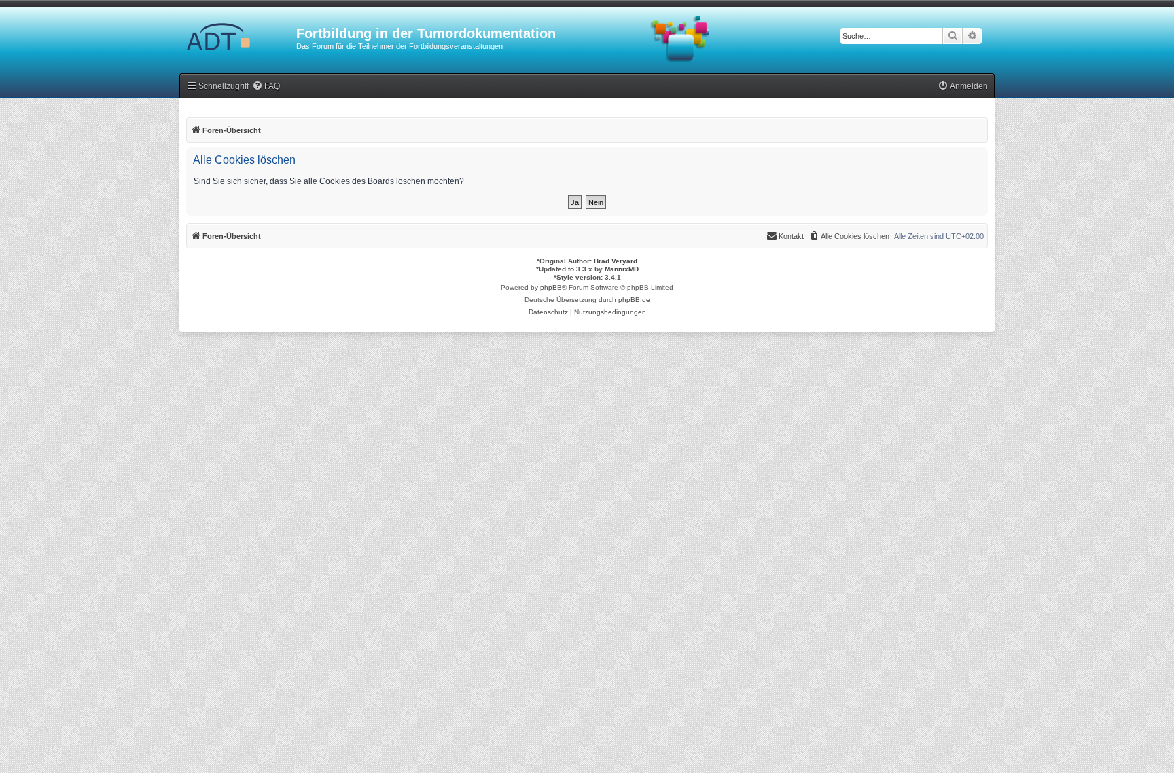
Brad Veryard (615, 261)
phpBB (551, 287)
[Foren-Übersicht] (237, 37)
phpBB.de (634, 299)
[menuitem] (266, 86)
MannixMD (622, 269)
